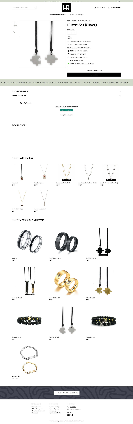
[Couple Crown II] (103, 322)
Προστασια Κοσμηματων (38, 411)
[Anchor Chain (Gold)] (22, 201)
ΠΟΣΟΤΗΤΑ (70, 29)
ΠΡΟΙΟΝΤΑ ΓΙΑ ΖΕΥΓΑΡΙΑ (84, 20)
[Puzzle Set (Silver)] (20, 140)
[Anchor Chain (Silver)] (44, 201)
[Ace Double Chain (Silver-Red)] (111, 174)
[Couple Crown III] (29, 322)
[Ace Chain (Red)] (44, 174)
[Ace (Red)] (22, 174)
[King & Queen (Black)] (66, 243)
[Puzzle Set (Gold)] (103, 283)
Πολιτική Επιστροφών (37, 409)
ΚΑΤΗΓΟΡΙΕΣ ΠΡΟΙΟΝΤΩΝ (58, 15)
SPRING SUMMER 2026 (76, 15)
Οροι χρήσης (53, 411)
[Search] (34, 7)
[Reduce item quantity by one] (69, 33)
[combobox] (24, 7)
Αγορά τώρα (94, 75)
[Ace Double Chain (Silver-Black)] (88, 174)
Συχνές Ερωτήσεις (36, 407)
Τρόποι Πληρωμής (54, 409)
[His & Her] (29, 243)
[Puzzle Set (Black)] (103, 243)
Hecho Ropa (27, 158)
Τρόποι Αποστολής (54, 407)
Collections (74, 20)
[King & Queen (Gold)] (66, 283)
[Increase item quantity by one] (74, 33)
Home (68, 20)
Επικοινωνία (35, 413)
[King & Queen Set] (29, 283)
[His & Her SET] (29, 361)
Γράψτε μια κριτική (67, 110)
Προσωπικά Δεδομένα (55, 413)
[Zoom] (42, 44)
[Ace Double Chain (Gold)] (66, 174)
